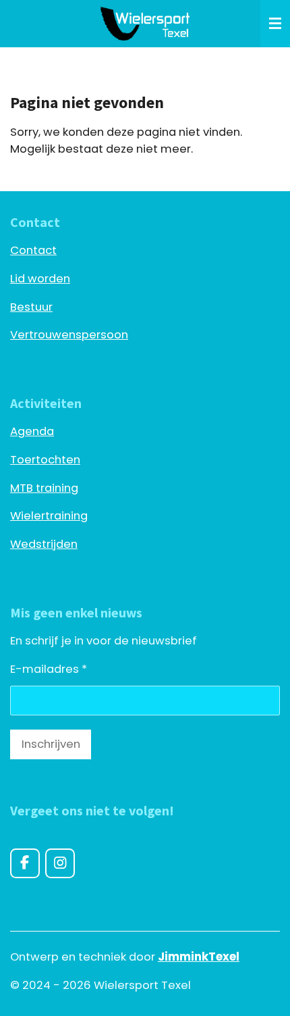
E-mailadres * (48, 669)
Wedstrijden (44, 544)
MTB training (44, 488)
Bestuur (31, 307)
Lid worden (40, 278)
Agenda (32, 431)
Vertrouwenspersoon (69, 334)
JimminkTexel (198, 957)
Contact (33, 250)
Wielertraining (49, 516)
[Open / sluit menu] (275, 23)
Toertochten (45, 459)
